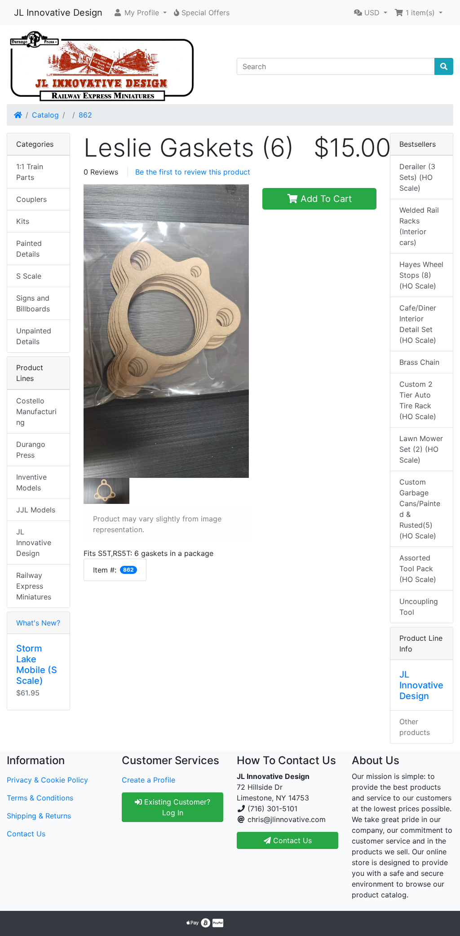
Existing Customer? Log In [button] (176, 807)
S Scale (28, 275)
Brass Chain (419, 362)
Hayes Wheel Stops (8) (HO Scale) (421, 275)
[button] (140, 13)
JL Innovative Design (58, 12)
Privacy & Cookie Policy (47, 779)
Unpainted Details (33, 336)
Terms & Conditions (40, 797)
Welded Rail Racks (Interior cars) (419, 226)
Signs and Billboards (33, 303)
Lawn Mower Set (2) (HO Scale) (421, 449)
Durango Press (30, 449)
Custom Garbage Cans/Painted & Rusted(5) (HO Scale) (419, 508)
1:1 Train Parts (29, 172)
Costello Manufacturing (36, 411)
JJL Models (35, 509)
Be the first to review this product (192, 171)
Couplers (31, 199)
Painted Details (29, 248)
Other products (414, 727)
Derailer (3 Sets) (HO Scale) (417, 177)
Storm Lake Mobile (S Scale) (36, 664)
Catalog (45, 114)
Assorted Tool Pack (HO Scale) (417, 568)
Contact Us (26, 833)
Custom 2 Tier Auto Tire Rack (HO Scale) (417, 400)
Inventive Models (31, 482)
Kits (22, 221)
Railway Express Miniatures (33, 586)
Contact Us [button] (291, 840)
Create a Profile (148, 779)
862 (85, 114)
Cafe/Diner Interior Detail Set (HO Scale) (417, 324)
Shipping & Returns (39, 815)
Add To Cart (325, 198)
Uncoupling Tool (418, 607)
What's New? (38, 622)
